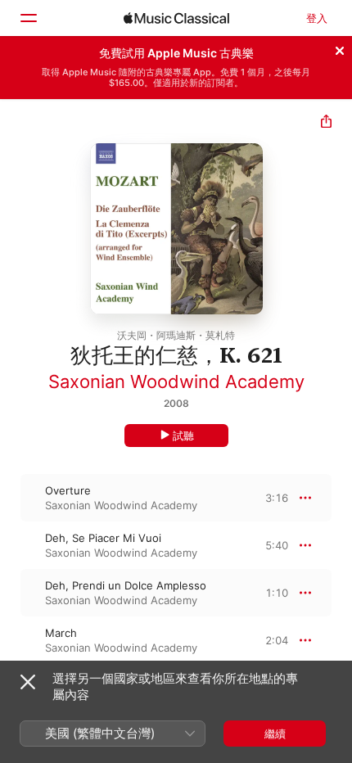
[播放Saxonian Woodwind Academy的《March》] (10, 640)
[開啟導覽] (28, 18)
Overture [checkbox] (68, 490)
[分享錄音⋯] (326, 123)
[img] (176, 18)
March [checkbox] (61, 632)
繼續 (275, 733)
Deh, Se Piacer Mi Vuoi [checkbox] (103, 537)
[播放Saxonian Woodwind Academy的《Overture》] (10, 497)
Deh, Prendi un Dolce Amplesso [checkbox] (125, 585)
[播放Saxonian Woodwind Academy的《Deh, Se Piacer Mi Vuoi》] (10, 545)
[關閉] (339, 48)
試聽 (183, 435)
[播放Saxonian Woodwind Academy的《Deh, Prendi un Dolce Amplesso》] (10, 592)
